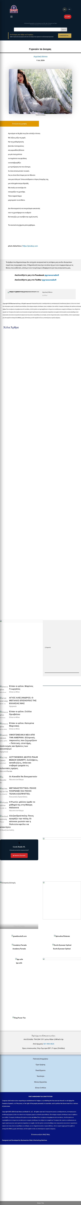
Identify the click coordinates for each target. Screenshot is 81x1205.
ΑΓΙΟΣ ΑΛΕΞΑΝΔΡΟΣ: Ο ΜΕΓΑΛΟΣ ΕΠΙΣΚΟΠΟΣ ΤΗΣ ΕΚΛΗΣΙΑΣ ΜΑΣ (28, 454)
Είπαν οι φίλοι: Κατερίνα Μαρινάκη (14, 549)
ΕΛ (64, 9)
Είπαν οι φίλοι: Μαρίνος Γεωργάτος (14, 386)
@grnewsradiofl (49, 280)
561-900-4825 (48, 1044)
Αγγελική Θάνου (41, 56)
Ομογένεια (17, 578)
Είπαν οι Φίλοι (18, 390)
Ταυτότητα (40, 1076)
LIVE (68, 16)
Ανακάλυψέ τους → (64, 35)
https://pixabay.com (30, 246)
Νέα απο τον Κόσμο (16, 779)
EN (69, 9)
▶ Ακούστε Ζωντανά (19, 855)
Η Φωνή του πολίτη (7, 830)
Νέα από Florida (19, 603)
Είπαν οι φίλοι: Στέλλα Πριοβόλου (13, 528)
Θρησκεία (16, 458)
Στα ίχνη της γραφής (19, 124)
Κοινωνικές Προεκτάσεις (18, 797)
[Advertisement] (40, 1158)
